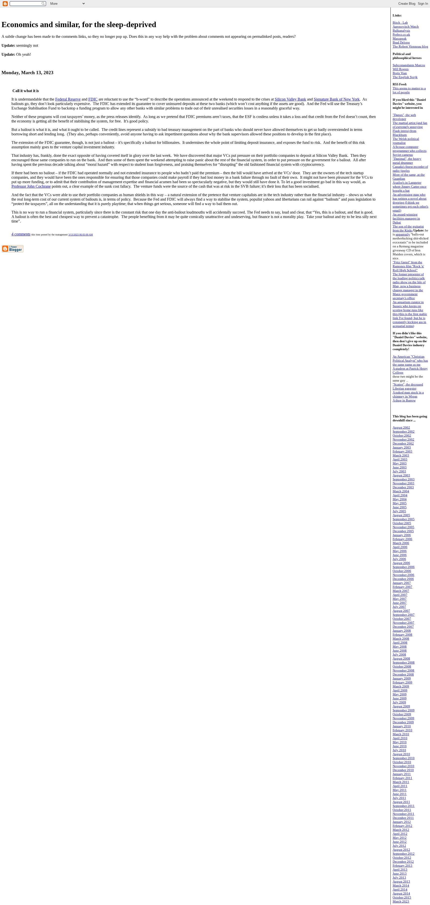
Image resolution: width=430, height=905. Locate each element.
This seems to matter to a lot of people (409, 90)
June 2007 (400, 603)
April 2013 (400, 869)
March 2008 (401, 638)
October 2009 (402, 714)
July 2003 (399, 471)
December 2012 (403, 861)
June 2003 (400, 467)
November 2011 (403, 814)
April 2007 (400, 595)
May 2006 (400, 551)
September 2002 (404, 431)
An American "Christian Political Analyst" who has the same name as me (410, 360)
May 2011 (400, 790)
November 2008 (403, 670)
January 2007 (402, 583)
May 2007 (400, 599)
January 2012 (402, 822)
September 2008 (404, 662)
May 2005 (400, 503)
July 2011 (399, 798)
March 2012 (401, 830)
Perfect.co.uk (401, 34)
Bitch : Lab (400, 22)
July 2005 (399, 511)
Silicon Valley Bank (290, 99)
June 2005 (400, 507)
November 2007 (403, 622)
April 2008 (400, 642)
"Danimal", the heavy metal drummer (407, 161)
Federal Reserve (68, 99)
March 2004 (401, 491)
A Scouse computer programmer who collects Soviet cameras (410, 151)
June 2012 (400, 842)
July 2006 (399, 559)
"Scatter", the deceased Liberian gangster (408, 386)
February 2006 (402, 539)
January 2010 (402, 726)
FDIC (93, 99)
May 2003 (400, 463)
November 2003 (403, 483)
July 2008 (399, 654)
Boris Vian (400, 73)
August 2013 (401, 881)
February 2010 (402, 730)
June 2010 (400, 746)
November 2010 (403, 766)
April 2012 (400, 834)
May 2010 (400, 742)
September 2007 (404, 615)
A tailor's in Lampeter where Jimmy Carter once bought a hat (410, 186)
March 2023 (401, 901)
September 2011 (404, 806)
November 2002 (403, 439)
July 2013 (399, 877)
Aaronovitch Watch (406, 26)
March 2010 (401, 734)
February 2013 (402, 865)
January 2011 (402, 774)
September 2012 (404, 853)
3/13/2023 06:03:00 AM (80, 234)
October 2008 (402, 666)
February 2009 (402, 682)
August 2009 (401, 706)
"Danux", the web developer (404, 117)
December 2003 (403, 487)
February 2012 (402, 826)
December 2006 (403, 579)
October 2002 (402, 435)
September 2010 (404, 758)
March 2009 (401, 686)
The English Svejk (405, 77)
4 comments (20, 234)
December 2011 (403, 818)
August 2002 (401, 427)
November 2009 (403, 718)
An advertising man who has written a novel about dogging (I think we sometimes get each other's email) (410, 202)
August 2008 (401, 658)
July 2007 (399, 607)
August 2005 (401, 515)
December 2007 (403, 626)
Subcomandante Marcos (409, 65)
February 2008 (402, 634)
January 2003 (402, 447)
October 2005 (402, 523)
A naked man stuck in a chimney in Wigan (408, 394)
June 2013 (400, 873)
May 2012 (400, 838)
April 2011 (400, 786)
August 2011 (401, 802)
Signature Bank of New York (337, 99)
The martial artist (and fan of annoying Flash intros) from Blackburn (410, 129)
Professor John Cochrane (31, 186)
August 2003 (401, 475)
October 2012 (402, 857)
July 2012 (399, 846)
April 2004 (400, 495)
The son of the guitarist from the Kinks (408, 228)
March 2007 (401, 591)
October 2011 (402, 810)
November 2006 (403, 575)
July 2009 (399, 702)
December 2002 (403, 443)
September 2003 (404, 479)
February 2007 (402, 587)
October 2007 (402, 619)
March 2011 (401, 782)
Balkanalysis (401, 30)
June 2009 (400, 698)
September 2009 (404, 710)
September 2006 (404, 567)
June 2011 (400, 794)
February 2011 (402, 778)
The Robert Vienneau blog (410, 46)
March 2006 (401, 543)
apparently (403, 234)
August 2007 (401, 611)
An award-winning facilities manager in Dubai (406, 218)
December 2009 (403, 722)
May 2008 (400, 646)
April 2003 (400, 459)
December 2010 (403, 770)
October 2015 (402, 897)
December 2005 (403, 531)
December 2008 (403, 674)
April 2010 (400, 738)
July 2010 (399, 750)
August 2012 (401, 849)
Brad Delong (401, 42)
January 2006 (402, 535)
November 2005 (403, 527)
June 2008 (400, 650)
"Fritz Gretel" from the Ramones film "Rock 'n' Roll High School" (408, 266)
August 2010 (401, 754)
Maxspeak (400, 38)
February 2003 (402, 451)
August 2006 (401, 563)
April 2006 (400, 547)
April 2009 (400, 690)
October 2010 (402, 762)
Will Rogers (401, 69)
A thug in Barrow (404, 400)
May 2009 (400, 694)
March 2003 (401, 455)
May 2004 (400, 499)
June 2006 (400, 555)
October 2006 (402, 571)
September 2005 (404, 519)
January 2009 (402, 678)
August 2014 (401, 893)
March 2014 (401, 885)
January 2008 (402, 630)
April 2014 (400, 889)
